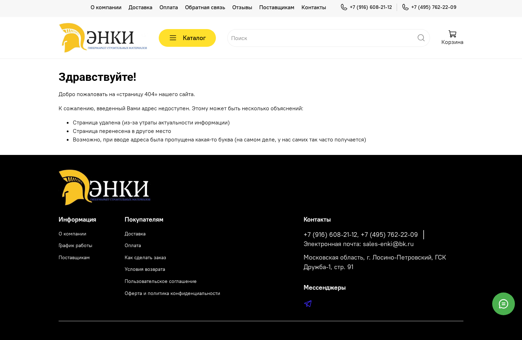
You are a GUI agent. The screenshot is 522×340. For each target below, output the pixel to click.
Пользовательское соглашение (161, 281)
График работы (75, 245)
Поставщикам (276, 7)
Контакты (313, 7)
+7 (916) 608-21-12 (371, 7)
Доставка (140, 7)
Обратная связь (205, 7)
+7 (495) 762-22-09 (433, 7)
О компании (106, 7)
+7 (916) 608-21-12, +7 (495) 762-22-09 (361, 235)
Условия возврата (145, 269)
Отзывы (242, 7)
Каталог (194, 38)
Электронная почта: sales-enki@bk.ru (359, 244)
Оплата (168, 7)
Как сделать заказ (145, 257)
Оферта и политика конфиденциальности (172, 293)
